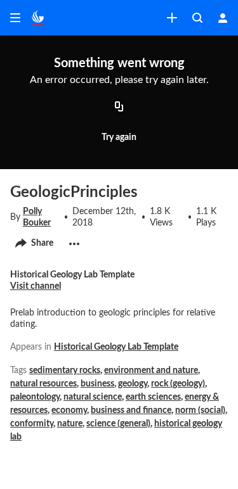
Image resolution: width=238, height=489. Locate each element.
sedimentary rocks (64, 370)
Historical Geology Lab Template (116, 347)
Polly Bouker (37, 217)
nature (70, 423)
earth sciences (153, 397)
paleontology (35, 397)
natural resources (43, 383)
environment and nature (151, 370)
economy (69, 410)
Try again (119, 137)
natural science (92, 397)
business (97, 383)
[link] (172, 18)
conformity (31, 423)
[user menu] (223, 18)
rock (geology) (178, 383)
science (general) (118, 423)
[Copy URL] (119, 107)
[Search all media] (197, 18)
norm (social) (200, 410)
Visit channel (35, 286)
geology (132, 383)
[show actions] (74, 244)
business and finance (131, 410)
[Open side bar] (15, 18)
